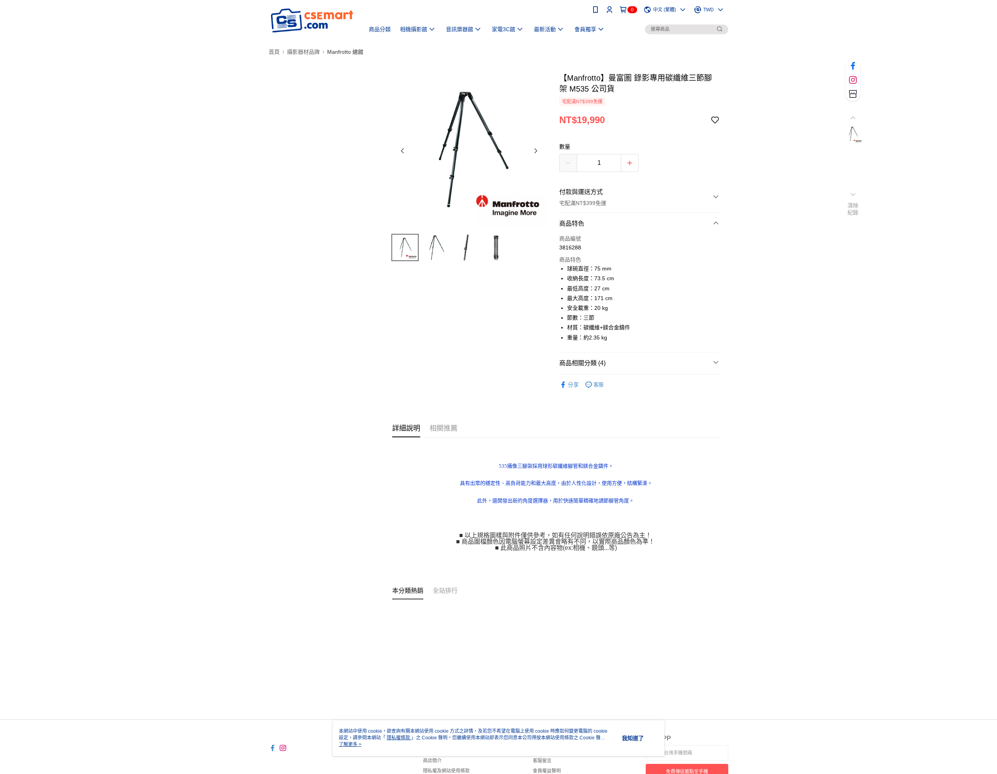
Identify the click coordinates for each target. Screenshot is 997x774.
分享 (573, 385)
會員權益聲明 (547, 771)
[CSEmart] (312, 20)
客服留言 (542, 760)
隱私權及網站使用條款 (446, 771)
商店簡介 (432, 760)
